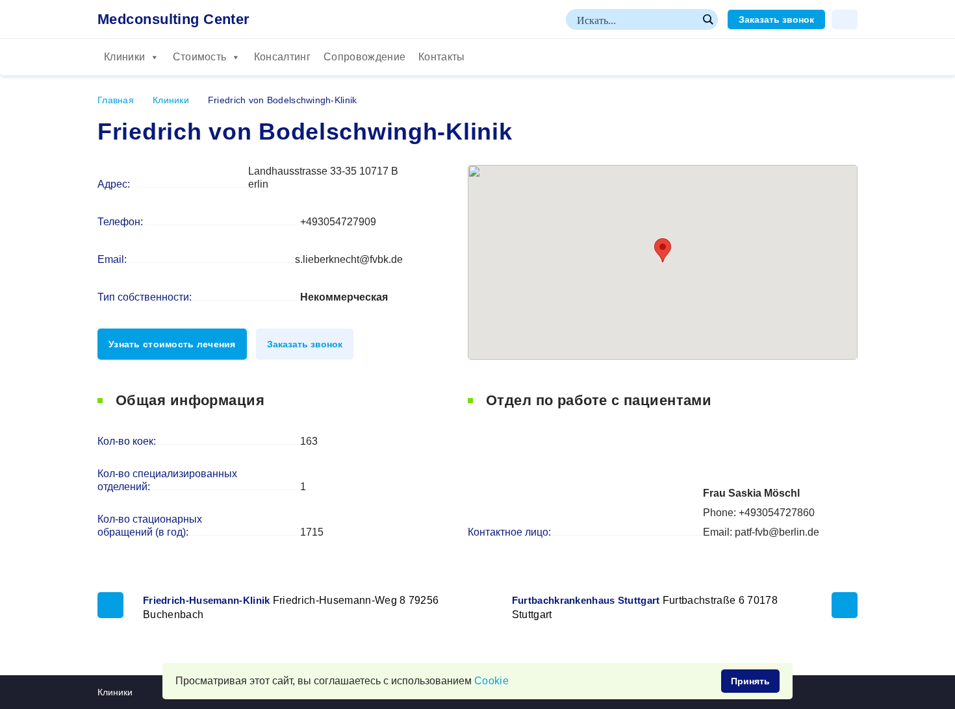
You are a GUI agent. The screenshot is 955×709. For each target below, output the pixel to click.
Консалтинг (282, 56)
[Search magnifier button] (707, 19)
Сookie (491, 680)
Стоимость (200, 56)
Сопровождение (364, 56)
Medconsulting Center (173, 19)
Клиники (124, 56)
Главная (115, 100)
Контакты (441, 56)
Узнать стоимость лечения (172, 344)
